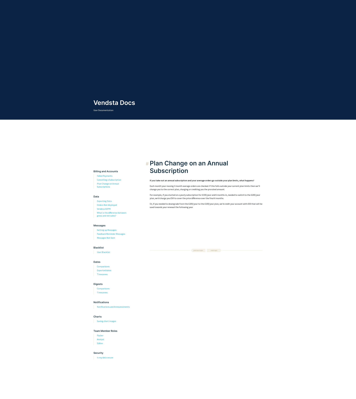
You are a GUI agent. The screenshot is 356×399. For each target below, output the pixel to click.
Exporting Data (104, 201)
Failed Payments (105, 175)
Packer (100, 335)
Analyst (100, 339)
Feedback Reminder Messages (111, 233)
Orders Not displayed (107, 205)
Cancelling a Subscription (109, 179)
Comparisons (103, 266)
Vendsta (105, 102)
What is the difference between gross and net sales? (111, 214)
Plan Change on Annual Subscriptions (108, 185)
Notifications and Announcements (113, 306)
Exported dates (104, 270)
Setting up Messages (107, 230)
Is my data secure (105, 357)
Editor (100, 343)
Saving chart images (106, 321)
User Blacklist (103, 252)
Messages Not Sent (106, 237)
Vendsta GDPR (104, 208)
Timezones (102, 274)
